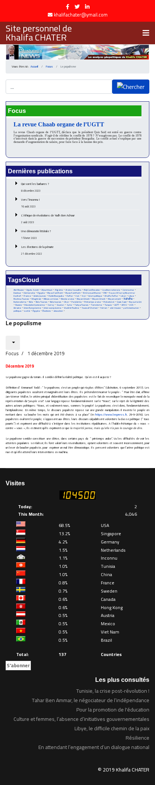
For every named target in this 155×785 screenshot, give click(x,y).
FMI (104, 293)
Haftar (70, 296)
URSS (124, 305)
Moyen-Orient (98, 299)
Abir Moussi (19, 290)
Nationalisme (20, 302)
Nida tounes (55, 302)
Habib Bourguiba (56, 296)
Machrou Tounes (21, 299)
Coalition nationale (111, 290)
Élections (47, 311)
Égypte (36, 311)
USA (131, 305)
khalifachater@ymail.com (81, 15)
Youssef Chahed (89, 308)
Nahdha (127, 299)
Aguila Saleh (32, 290)
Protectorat (108, 302)
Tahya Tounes (81, 305)
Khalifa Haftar (111, 296)
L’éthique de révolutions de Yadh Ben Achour (47, 219)
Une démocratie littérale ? (36, 234)
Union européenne (52, 308)
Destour (17, 293)
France (27, 296)
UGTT (116, 305)
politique (17, 311)
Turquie (108, 305)
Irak (77, 296)
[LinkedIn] (87, 7)
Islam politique (95, 296)
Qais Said (121, 302)
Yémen (103, 308)
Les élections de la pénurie (37, 250)
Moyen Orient (83, 299)
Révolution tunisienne (34, 305)
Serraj (50, 305)
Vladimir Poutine (71, 308)
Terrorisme (96, 305)
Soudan (60, 305)
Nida (31, 302)
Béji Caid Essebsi (92, 290)
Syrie (69, 305)
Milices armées (51, 299)
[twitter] (77, 7)
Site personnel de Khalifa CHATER (39, 33)
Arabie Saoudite (73, 290)
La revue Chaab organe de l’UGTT (59, 124)
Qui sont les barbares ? (35, 187)
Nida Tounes (41, 302)
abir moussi (115, 308)
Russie (18, 305)
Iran (84, 296)
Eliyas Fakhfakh (55, 293)
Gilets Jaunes (39, 296)
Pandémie (76, 302)
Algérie (59, 290)
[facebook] (67, 7)
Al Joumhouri (46, 290)
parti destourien (131, 308)
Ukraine (17, 308)
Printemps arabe (92, 302)
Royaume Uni (135, 302)
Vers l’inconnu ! (30, 203)
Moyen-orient (114, 299)
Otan (66, 302)
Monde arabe (67, 299)
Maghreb (36, 299)
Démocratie (29, 293)
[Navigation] (146, 33)
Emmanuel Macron (92, 293)
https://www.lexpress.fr (111, 414)
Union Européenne (32, 308)
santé (27, 311)
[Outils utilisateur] (13, 343)
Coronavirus (128, 290)
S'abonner (18, 665)
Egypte (41, 293)
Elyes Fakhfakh (73, 293)
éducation (58, 311)
